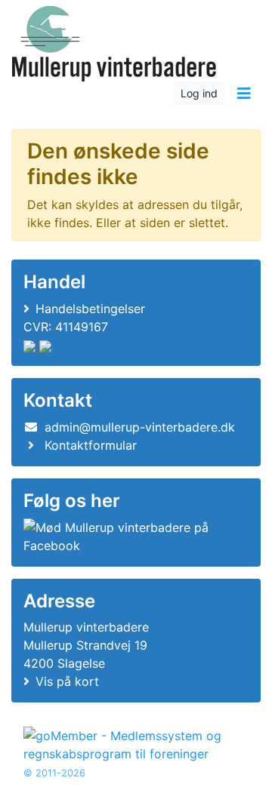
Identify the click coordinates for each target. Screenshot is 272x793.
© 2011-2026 (54, 773)
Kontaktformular (91, 445)
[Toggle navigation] (243, 93)
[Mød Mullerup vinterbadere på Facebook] (133, 536)
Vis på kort (67, 681)
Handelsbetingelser (90, 308)
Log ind (199, 93)
